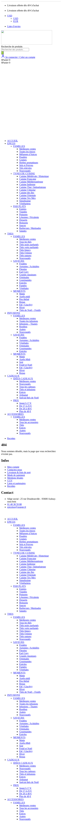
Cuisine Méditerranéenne (31, 181)
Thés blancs (25, 250)
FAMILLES (19, 146)
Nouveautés (25, 170)
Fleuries (23, 269)
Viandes (23, 211)
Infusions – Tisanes (28, 324)
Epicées (23, 283)
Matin (22, 294)
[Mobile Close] (3, 513)
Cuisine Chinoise (27, 190)
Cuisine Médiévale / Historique (34, 176)
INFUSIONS (13, 313)
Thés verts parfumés (28, 247)
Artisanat (23, 395)
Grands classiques (27, 274)
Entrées (22, 209)
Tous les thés (25, 242)
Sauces (22, 225)
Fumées (23, 285)
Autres (22, 329)
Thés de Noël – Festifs (30, 310)
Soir (21, 362)
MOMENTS (19, 291)
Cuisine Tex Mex (27, 198)
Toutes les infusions (28, 321)
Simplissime (25, 201)
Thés (21, 425)
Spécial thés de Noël (29, 397)
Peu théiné (24, 299)
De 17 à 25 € (25, 406)
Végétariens (25, 203)
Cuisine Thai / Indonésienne (32, 187)
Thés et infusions (27, 389)
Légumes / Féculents (29, 217)
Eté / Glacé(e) (25, 304)
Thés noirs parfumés (29, 244)
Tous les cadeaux (27, 386)
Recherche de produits (11, 46)
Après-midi (24, 296)
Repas (22, 302)
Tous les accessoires (28, 422)
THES (10, 233)
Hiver (22, 307)
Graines (23, 160)
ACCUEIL (12, 140)
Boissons (23, 222)
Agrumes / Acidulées (29, 266)
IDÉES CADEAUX (23, 378)
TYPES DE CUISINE (24, 173)
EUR (15, 21)
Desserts (23, 220)
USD (9, 15)
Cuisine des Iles (26, 192)
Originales (24, 277)
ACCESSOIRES (15, 414)
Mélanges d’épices (28, 154)
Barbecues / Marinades (30, 228)
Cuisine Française (27, 179)
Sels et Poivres (26, 165)
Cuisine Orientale (27, 195)
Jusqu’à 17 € (25, 403)
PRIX (16, 400)
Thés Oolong (25, 253)
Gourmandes (25, 280)
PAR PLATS (19, 206)
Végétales (24, 288)
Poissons (23, 214)
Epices (22, 392)
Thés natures (25, 255)
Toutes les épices (27, 151)
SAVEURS (18, 261)
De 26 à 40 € (25, 408)
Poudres (23, 157)
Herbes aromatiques (28, 162)
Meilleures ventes (27, 149)
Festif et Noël (25, 365)
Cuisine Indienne (27, 184)
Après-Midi (24, 359)
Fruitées (23, 263)
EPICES (11, 143)
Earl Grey (24, 272)
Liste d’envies (13, 26)
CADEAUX (13, 376)
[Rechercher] (2, 52)
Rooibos (23, 326)
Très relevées (25, 168)
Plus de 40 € (25, 411)
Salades (22, 231)
